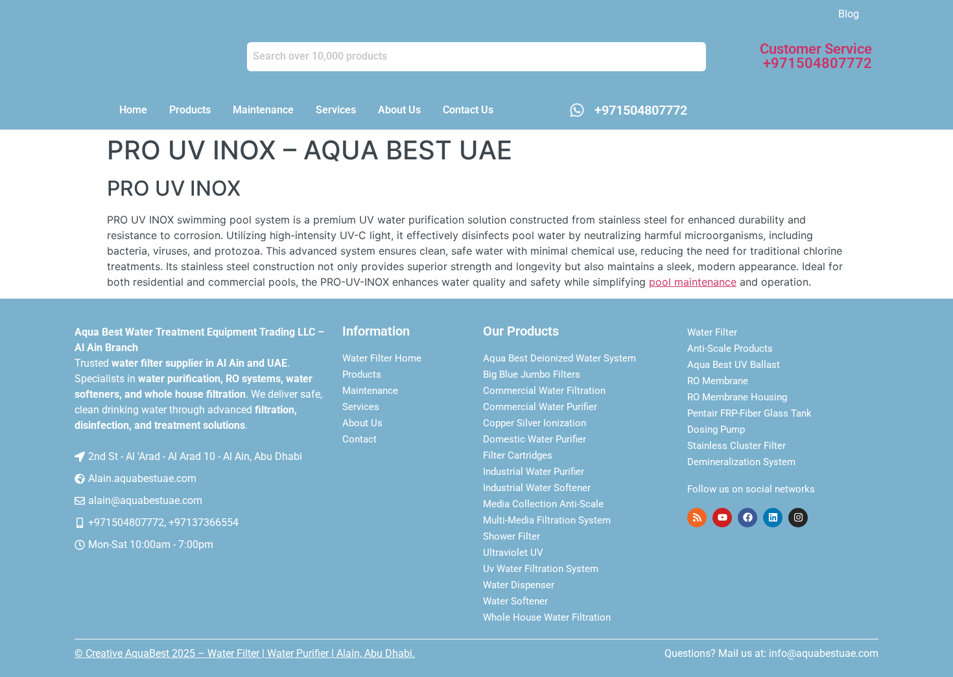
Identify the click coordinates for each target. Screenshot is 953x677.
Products (190, 110)
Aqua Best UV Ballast (733, 365)
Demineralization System (741, 462)
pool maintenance (692, 281)
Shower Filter (511, 536)
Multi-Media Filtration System (547, 520)
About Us (399, 110)
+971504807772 (640, 110)
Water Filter (712, 332)
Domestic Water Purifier (534, 439)
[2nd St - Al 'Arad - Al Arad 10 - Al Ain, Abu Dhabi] (80, 457)
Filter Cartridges (517, 455)
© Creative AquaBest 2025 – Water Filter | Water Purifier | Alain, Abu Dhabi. (245, 653)
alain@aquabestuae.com (145, 500)
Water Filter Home (381, 358)
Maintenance (263, 110)
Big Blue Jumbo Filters (531, 374)
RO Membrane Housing (737, 397)
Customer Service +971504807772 (816, 56)
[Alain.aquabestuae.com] (80, 479)
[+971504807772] (577, 110)
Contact (359, 439)
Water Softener (515, 601)
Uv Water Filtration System (540, 569)
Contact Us (468, 110)
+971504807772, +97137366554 (163, 522)
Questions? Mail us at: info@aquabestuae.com (771, 653)
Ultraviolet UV (513, 552)
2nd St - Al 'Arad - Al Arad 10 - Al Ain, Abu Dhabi (195, 456)
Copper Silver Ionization (534, 423)
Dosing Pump (716, 429)
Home (133, 110)
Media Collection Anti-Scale (543, 504)
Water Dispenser (518, 585)
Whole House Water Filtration (547, 617)
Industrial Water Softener (537, 488)
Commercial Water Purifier (540, 407)
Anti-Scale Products (730, 348)
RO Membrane (717, 381)
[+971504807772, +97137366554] (80, 523)
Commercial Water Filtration (544, 390)
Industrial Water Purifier (533, 471)
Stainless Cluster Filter (736, 446)
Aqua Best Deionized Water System (559, 358)
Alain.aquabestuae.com (142, 478)
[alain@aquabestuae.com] (80, 501)
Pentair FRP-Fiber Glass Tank (749, 413)
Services (336, 110)
